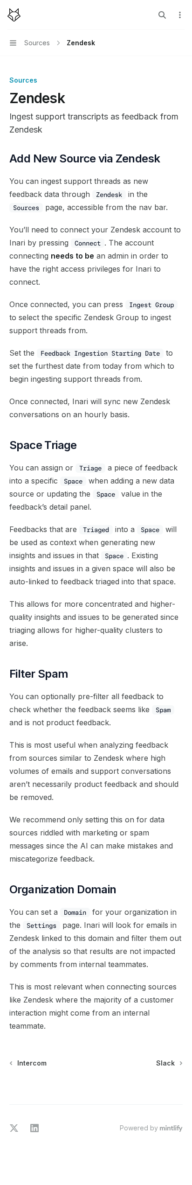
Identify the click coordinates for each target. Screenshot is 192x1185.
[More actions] (180, 14)
